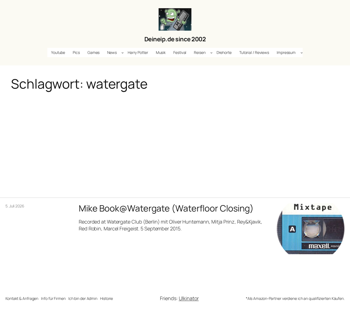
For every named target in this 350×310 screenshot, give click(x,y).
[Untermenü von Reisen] (211, 52)
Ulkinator (189, 298)
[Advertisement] (175, 140)
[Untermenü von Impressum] (302, 52)
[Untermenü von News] (122, 52)
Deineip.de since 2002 (175, 39)
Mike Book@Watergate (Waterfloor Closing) (166, 208)
